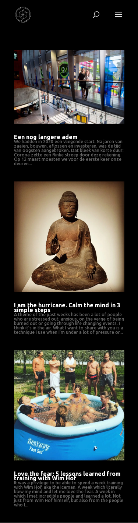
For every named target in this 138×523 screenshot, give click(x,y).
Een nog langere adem (46, 137)
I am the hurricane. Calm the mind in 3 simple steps (67, 307)
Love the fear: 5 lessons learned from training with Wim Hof (67, 476)
